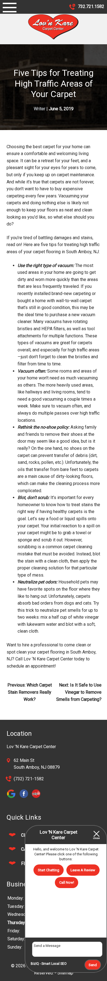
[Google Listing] (13, 798)
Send (93, 965)
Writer (39, 108)
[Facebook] (25, 798)
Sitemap (65, 973)
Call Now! (66, 882)
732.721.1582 (90, 6)
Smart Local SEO (54, 964)
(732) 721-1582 (29, 778)
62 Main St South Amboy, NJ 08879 (37, 764)
